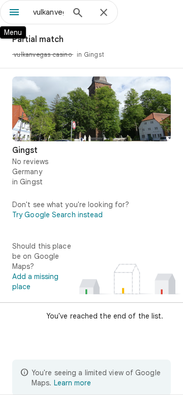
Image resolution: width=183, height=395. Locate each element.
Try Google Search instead (57, 214)
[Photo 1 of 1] (91, 108)
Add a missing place (35, 281)
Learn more (72, 382)
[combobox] (48, 12)
